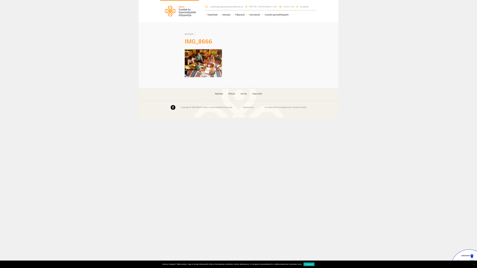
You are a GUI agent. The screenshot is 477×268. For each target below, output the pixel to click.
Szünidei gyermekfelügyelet (277, 14)
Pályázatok (240, 14)
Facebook (304, 6)
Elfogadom (309, 264)
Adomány (226, 14)
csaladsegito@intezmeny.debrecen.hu (226, 6)
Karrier (244, 93)
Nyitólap (189, 34)
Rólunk (231, 93)
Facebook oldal (173, 107)
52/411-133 (289, 6)
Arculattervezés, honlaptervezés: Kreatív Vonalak (285, 107)
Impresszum (248, 107)
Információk (254, 14)
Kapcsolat (257, 93)
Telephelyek (212, 14)
